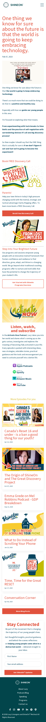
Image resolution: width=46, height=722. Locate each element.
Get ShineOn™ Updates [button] (23, 672)
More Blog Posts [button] (23, 611)
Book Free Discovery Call (23, 213)
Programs (23, 700)
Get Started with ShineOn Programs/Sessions (23, 283)
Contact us (23, 704)
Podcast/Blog (23, 692)
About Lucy (23, 689)
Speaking (23, 696)
